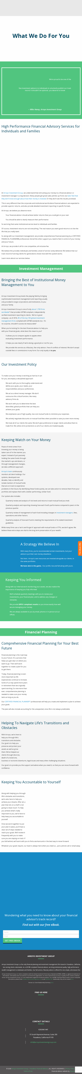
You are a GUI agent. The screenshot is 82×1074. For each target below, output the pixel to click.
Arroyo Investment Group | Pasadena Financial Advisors (30, 1069)
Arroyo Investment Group (13, 193)
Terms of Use (28, 1071)
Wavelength (74, 1071)
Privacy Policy (70, 1069)
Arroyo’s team (7, 471)
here (72, 979)
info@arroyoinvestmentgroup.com (32, 979)
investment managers (64, 513)
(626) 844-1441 (49, 979)
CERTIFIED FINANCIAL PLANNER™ (17, 702)
